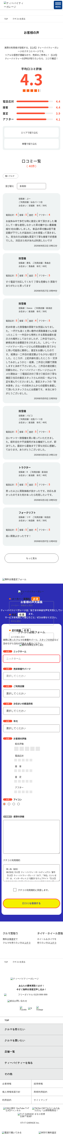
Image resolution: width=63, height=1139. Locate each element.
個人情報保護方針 (11, 1092)
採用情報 (38, 1083)
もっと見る (31, 558)
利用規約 (6, 1100)
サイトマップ (40, 1100)
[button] (58, 5)
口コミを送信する (31, 903)
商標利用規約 (40, 1092)
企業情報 (6, 1083)
